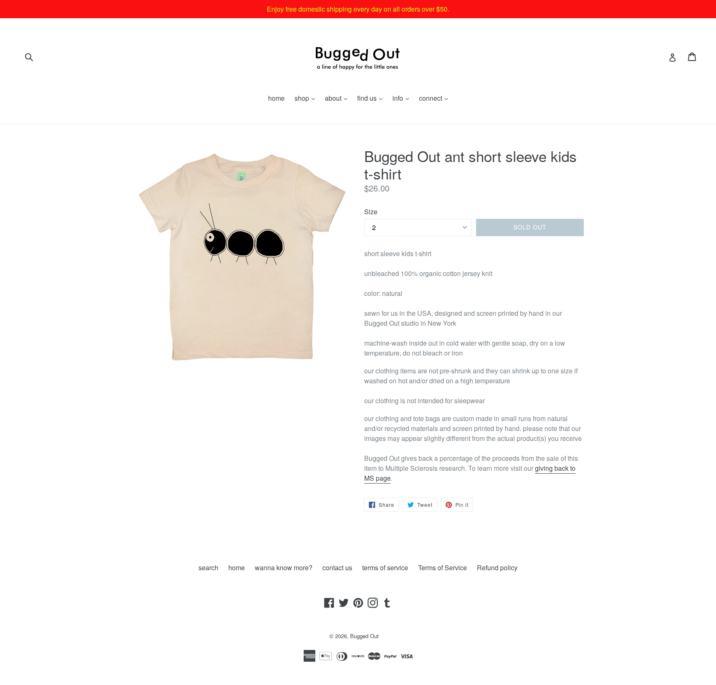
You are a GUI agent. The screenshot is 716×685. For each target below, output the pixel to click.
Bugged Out (364, 636)
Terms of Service (442, 567)
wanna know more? (283, 567)
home (276, 98)
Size (370, 211)
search (208, 567)
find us (372, 98)
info (402, 98)
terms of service (385, 567)
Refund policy (497, 567)
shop (307, 98)
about (338, 98)
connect (435, 98)
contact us (337, 567)
